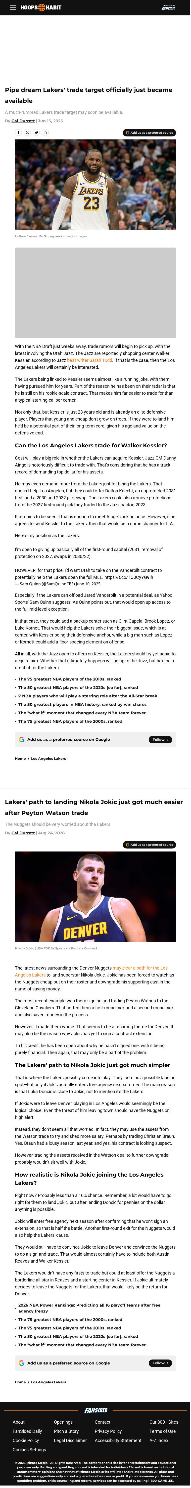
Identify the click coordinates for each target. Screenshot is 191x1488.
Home (20, 758)
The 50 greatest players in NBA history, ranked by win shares (82, 704)
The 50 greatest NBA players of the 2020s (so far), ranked (78, 687)
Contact (102, 1422)
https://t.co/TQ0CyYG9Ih (128, 577)
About (19, 1422)
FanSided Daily (27, 1431)
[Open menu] (13, 7)
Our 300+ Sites (163, 1422)
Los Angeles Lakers (48, 758)
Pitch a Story (66, 1431)
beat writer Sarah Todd (89, 360)
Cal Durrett (23, 121)
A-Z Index (158, 1440)
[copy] (45, 132)
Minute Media (37, 1463)
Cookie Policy (26, 1440)
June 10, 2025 (88, 584)
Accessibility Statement (118, 1440)
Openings (63, 1422)
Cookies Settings (29, 1449)
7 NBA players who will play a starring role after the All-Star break (87, 696)
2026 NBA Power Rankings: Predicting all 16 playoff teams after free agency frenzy (89, 1308)
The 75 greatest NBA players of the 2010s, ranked (69, 679)
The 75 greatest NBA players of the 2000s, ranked (70, 721)
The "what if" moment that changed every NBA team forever (82, 713)
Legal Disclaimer (70, 1440)
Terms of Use (162, 1431)
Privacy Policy (108, 1431)
